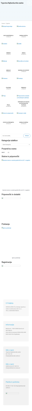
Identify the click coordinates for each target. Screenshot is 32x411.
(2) (5, 152)
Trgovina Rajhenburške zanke (12, 3)
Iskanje (27, 135)
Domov (3, 23)
